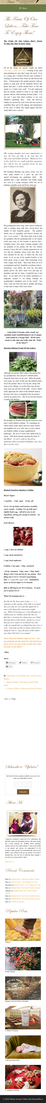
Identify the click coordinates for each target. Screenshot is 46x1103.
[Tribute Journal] (23, 2)
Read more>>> (9, 862)
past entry (33, 601)
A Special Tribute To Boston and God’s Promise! (24, 688)
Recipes (6, 679)
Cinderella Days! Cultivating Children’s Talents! (25, 879)
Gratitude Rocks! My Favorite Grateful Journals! (25, 888)
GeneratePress (37, 1099)
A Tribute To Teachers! (18, 902)
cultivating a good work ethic (15, 70)
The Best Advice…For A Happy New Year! (24, 882)
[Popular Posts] (23, 929)
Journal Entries (36, 675)
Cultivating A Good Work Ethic (18, 675)
